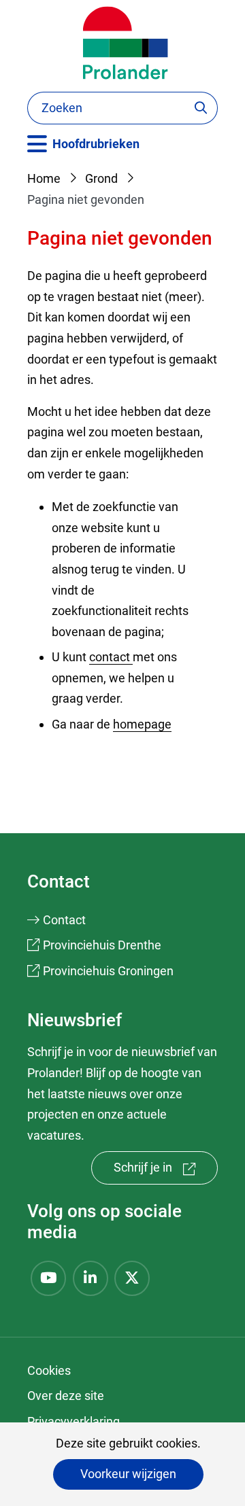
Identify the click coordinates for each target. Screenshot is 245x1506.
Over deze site (65, 1395)
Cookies (49, 1370)
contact (111, 657)
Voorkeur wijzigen (128, 1474)
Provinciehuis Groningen (108, 971)
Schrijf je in (166, 1172)
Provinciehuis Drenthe (102, 945)
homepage (142, 724)
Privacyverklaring (73, 1421)
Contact (64, 920)
